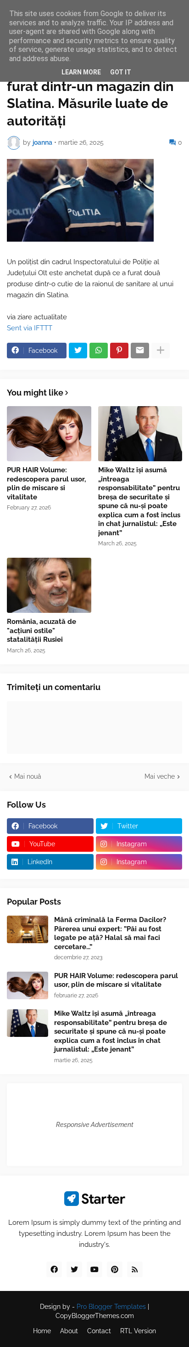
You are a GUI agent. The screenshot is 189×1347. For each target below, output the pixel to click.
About (69, 1331)
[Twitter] (78, 350)
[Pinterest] (119, 350)
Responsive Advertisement (94, 1124)
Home (42, 1331)
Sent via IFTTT (29, 328)
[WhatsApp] (98, 350)
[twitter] (74, 1269)
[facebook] (54, 1269)
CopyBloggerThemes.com (95, 1315)
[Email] (140, 350)
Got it (120, 72)
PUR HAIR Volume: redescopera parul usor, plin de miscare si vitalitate (46, 483)
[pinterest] (114, 1269)
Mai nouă (27, 776)
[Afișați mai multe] (160, 350)
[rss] (135, 1269)
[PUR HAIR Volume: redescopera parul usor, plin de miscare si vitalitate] (49, 433)
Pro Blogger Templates (111, 1306)
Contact (99, 1331)
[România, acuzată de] (49, 585)
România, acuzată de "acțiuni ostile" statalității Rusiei (41, 630)
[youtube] (94, 1269)
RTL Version (138, 1331)
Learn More (81, 72)
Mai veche (160, 776)
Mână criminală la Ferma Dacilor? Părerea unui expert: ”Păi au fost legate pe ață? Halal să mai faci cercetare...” (110, 933)
